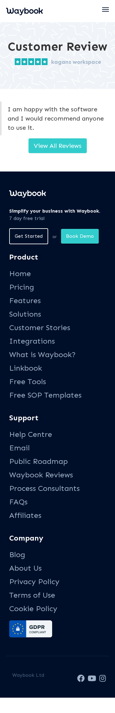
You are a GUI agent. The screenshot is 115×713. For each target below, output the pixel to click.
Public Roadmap (38, 461)
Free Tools (27, 381)
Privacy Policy (34, 581)
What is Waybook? (42, 354)
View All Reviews (58, 145)
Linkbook (25, 368)
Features (25, 300)
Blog (17, 554)
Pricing (21, 287)
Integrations (32, 341)
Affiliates (25, 515)
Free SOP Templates (45, 395)
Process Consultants (44, 488)
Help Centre (30, 434)
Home (20, 273)
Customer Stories (39, 327)
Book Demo (80, 236)
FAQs (18, 501)
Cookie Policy (33, 608)
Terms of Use (32, 595)
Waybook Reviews (41, 474)
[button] (106, 9)
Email (19, 447)
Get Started (29, 236)
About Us (25, 568)
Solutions (25, 314)
